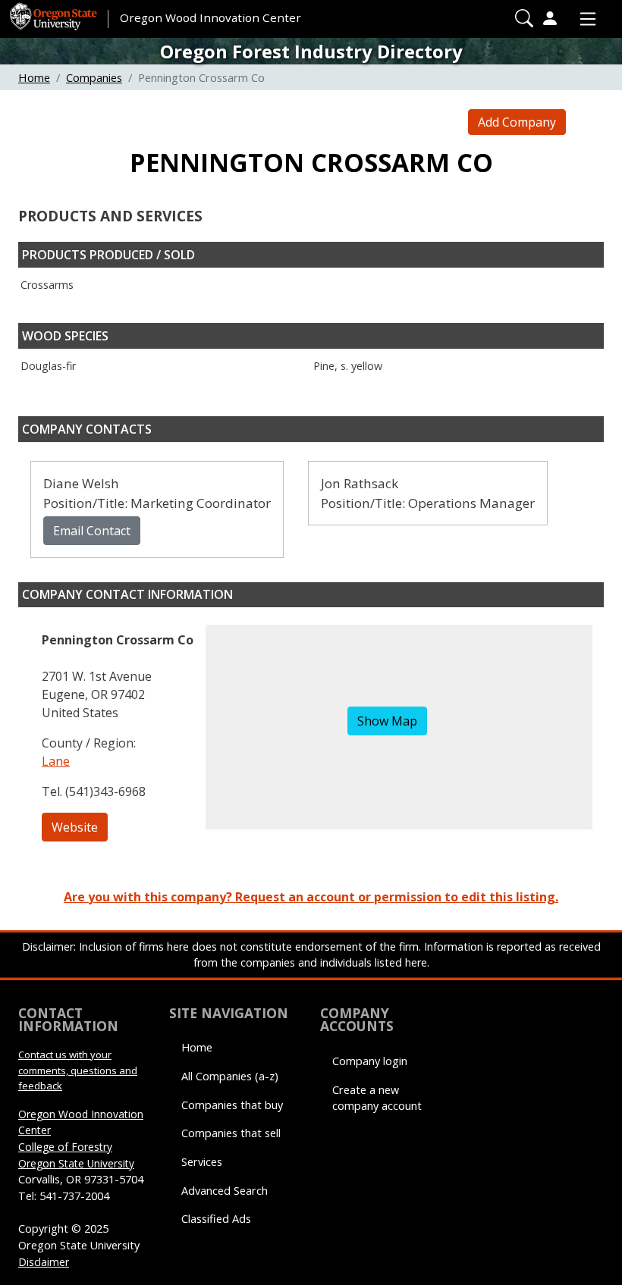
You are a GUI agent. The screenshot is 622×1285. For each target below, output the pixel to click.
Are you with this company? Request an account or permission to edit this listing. (311, 897)
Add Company (517, 122)
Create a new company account (377, 1098)
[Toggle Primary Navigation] (584, 19)
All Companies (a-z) (229, 1076)
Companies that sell (231, 1133)
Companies (94, 77)
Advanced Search (224, 1190)
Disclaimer (43, 1262)
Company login (369, 1061)
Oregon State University (76, 1163)
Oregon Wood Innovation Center (210, 17)
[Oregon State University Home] (54, 11)
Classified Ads (216, 1218)
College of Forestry (65, 1146)
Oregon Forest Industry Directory (311, 51)
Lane (56, 761)
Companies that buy (232, 1105)
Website (75, 827)
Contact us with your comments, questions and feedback (77, 1070)
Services (201, 1162)
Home (34, 77)
